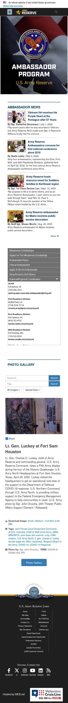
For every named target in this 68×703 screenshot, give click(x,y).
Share (12, 438)
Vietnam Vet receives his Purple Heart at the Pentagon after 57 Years (42, 116)
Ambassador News (18, 260)
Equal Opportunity (33, 633)
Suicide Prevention (33, 648)
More (54, 236)
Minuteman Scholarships (21, 250)
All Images (12, 389)
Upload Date (31, 389)
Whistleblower (43, 622)
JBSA (55, 532)
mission (12, 538)
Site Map (25, 615)
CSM (53, 535)
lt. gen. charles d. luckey (47, 538)
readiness (37, 541)
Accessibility (25, 619)
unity (47, 535)
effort (28, 541)
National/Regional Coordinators (24, 279)
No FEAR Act (44, 619)
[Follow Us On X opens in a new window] (17, 671)
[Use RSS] (48, 671)
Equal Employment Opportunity (33, 637)
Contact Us (25, 622)
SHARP (34, 644)
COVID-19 (24, 544)
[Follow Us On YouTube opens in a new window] (33, 671)
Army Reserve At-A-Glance (22, 274)
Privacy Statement (25, 626)
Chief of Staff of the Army (38, 532)
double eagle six (16, 541)
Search (54, 377)
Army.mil (43, 626)
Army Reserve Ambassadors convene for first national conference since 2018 (44, 147)
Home (25, 611)
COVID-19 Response (40, 544)
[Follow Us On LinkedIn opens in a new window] (40, 671)
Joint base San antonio (32, 535)
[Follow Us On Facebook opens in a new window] (9, 671)
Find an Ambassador (19, 265)
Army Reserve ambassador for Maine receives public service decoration (42, 215)
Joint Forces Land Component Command (35, 528)
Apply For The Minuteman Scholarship (28, 255)
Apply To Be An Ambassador (23, 269)
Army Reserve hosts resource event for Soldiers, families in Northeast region (42, 180)
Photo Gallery (34, 562)
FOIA (44, 611)
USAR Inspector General (33, 651)
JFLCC (11, 532)
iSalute (43, 615)
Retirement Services (33, 641)
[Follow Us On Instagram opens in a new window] (25, 671)
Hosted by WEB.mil (14, 694)
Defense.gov (44, 630)
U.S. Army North (25, 538)
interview (20, 532)
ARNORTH (13, 535)
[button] (14, 5)
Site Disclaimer (25, 630)
